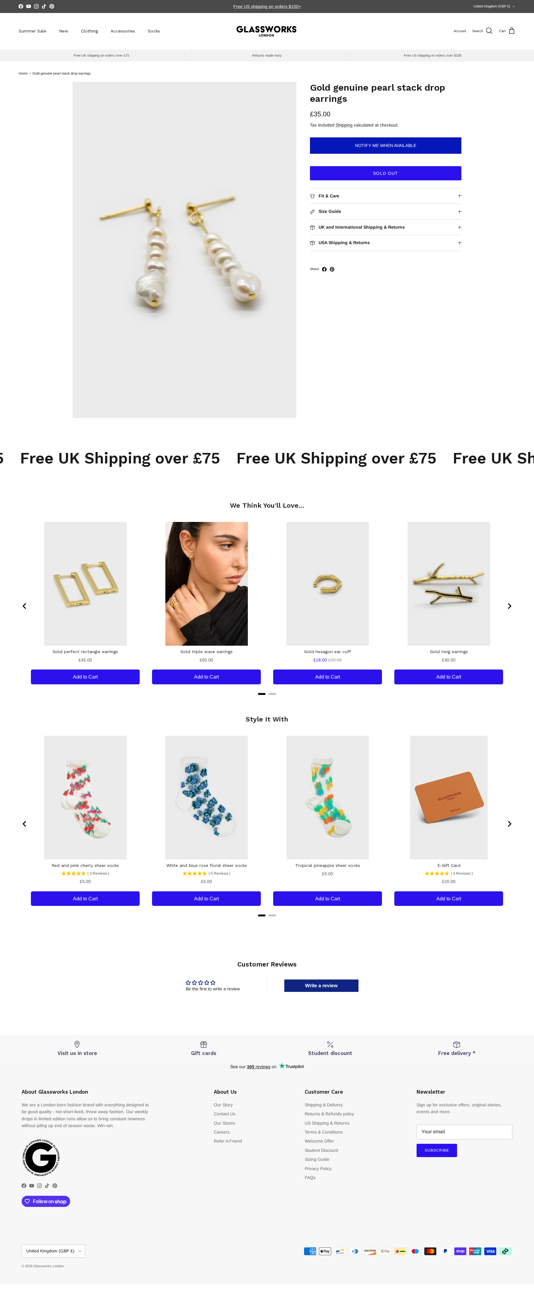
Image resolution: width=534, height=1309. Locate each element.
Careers (222, 1132)
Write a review (321, 985)
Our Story (223, 1104)
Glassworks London (48, 1266)
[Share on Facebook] (324, 269)
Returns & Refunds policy (329, 1113)
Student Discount (321, 1150)
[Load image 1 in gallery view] (184, 250)
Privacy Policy (318, 1168)
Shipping (344, 125)
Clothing (89, 30)
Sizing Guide (317, 1159)
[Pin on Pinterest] (332, 269)
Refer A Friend (228, 1141)
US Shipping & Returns (327, 1123)
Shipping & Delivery (324, 1104)
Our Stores (224, 1123)
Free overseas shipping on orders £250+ (267, 6)
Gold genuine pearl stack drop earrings (61, 73)
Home (23, 73)
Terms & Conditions (324, 1132)
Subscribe (437, 1150)
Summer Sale (32, 30)
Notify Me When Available (385, 145)
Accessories (123, 30)
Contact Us (224, 1113)
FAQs (310, 1177)
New (63, 30)
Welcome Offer (319, 1141)
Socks (154, 30)
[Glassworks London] (267, 31)
